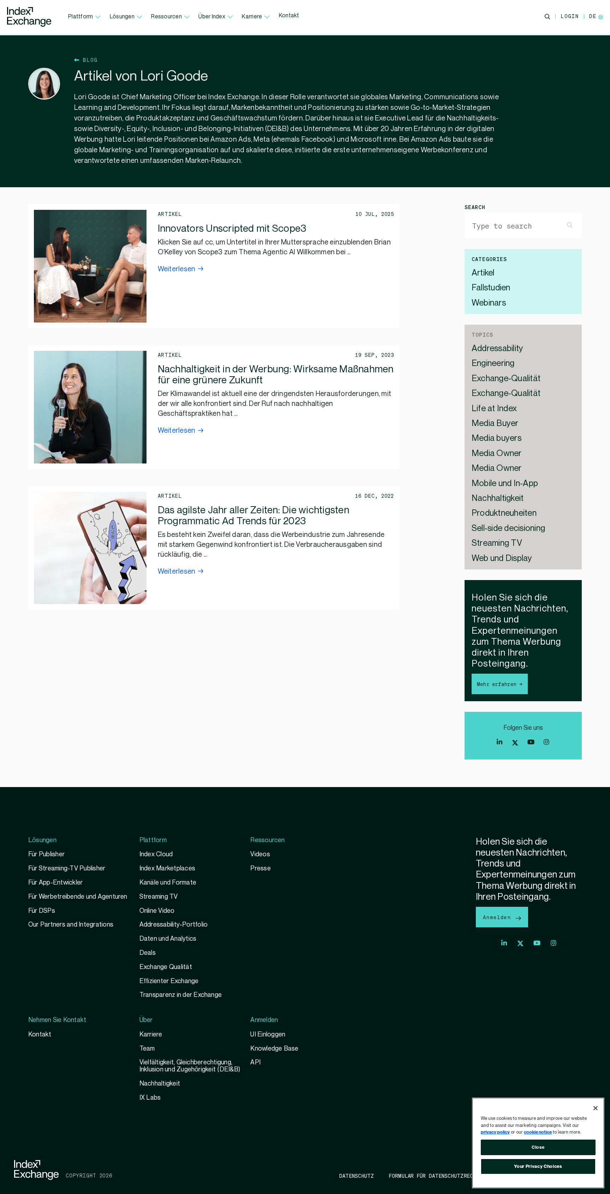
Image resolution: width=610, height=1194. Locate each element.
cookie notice (538, 1132)
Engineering (493, 364)
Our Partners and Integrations (70, 924)
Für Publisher (46, 854)
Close (538, 1147)
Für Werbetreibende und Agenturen (77, 896)
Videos (260, 854)
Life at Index (494, 409)
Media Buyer (495, 424)
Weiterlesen (177, 269)
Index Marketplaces (167, 868)
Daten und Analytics (168, 938)
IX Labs (150, 1097)
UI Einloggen (267, 1034)
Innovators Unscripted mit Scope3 (232, 229)
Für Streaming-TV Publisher (66, 868)
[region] (538, 1143)
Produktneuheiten (504, 513)
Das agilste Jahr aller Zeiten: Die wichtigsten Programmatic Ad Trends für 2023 (253, 515)
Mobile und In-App (505, 484)
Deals (147, 953)
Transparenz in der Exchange (180, 995)
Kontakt (289, 16)
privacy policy (495, 1132)
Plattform (80, 17)
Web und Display (502, 559)
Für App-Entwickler (55, 882)
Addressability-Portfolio (173, 924)
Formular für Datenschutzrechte (436, 1175)
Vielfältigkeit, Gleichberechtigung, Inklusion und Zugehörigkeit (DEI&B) (189, 1066)
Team (147, 1048)
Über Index (211, 17)
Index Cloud (156, 854)
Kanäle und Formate (167, 882)
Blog (88, 60)
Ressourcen (166, 17)
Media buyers (496, 439)
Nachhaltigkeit (498, 499)
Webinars (489, 303)
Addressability (497, 349)
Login (570, 16)
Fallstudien (491, 288)
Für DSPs (41, 911)
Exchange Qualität (165, 967)
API (255, 1062)
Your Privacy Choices (538, 1166)
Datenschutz (356, 1175)
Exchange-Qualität (506, 379)
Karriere (252, 17)
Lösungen (122, 17)
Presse (260, 868)
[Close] (595, 1108)
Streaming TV (497, 543)
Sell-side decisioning (508, 529)
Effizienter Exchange (169, 981)
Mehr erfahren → (499, 684)
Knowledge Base (274, 1048)
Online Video (157, 911)
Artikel (483, 273)
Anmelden (498, 917)
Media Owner (497, 454)
